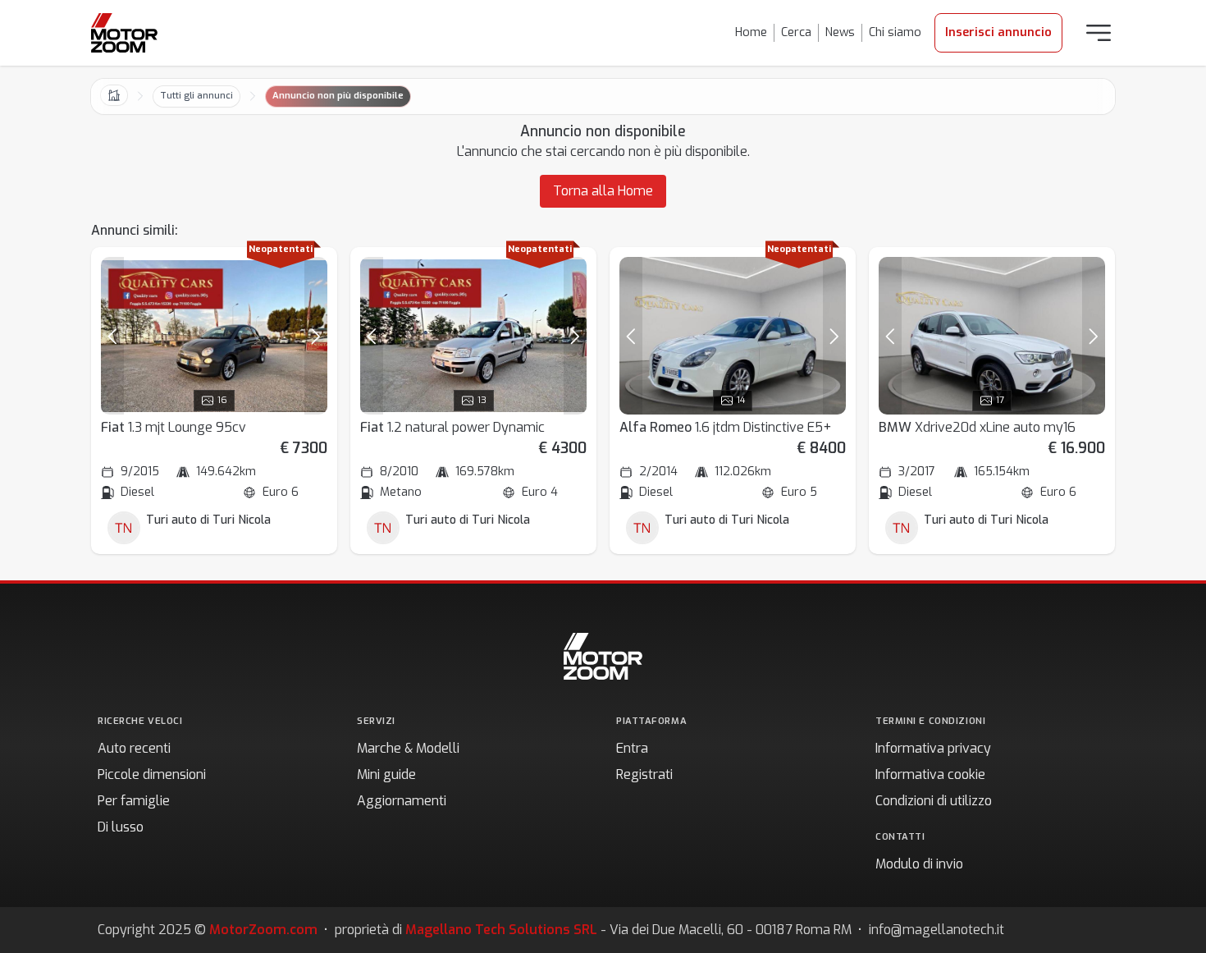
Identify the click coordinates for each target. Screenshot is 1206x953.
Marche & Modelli (408, 748)
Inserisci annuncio (998, 32)
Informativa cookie (930, 774)
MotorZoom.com (263, 929)
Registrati (644, 774)
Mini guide (386, 774)
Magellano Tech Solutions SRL (501, 929)
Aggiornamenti (401, 800)
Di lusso (121, 827)
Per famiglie (134, 800)
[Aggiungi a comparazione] (308, 276)
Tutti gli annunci (196, 95)
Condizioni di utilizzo (933, 800)
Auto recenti (134, 748)
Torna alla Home (603, 190)
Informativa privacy (933, 748)
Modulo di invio (919, 864)
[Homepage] (124, 33)
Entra (632, 748)
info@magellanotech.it (936, 929)
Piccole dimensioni (152, 774)
